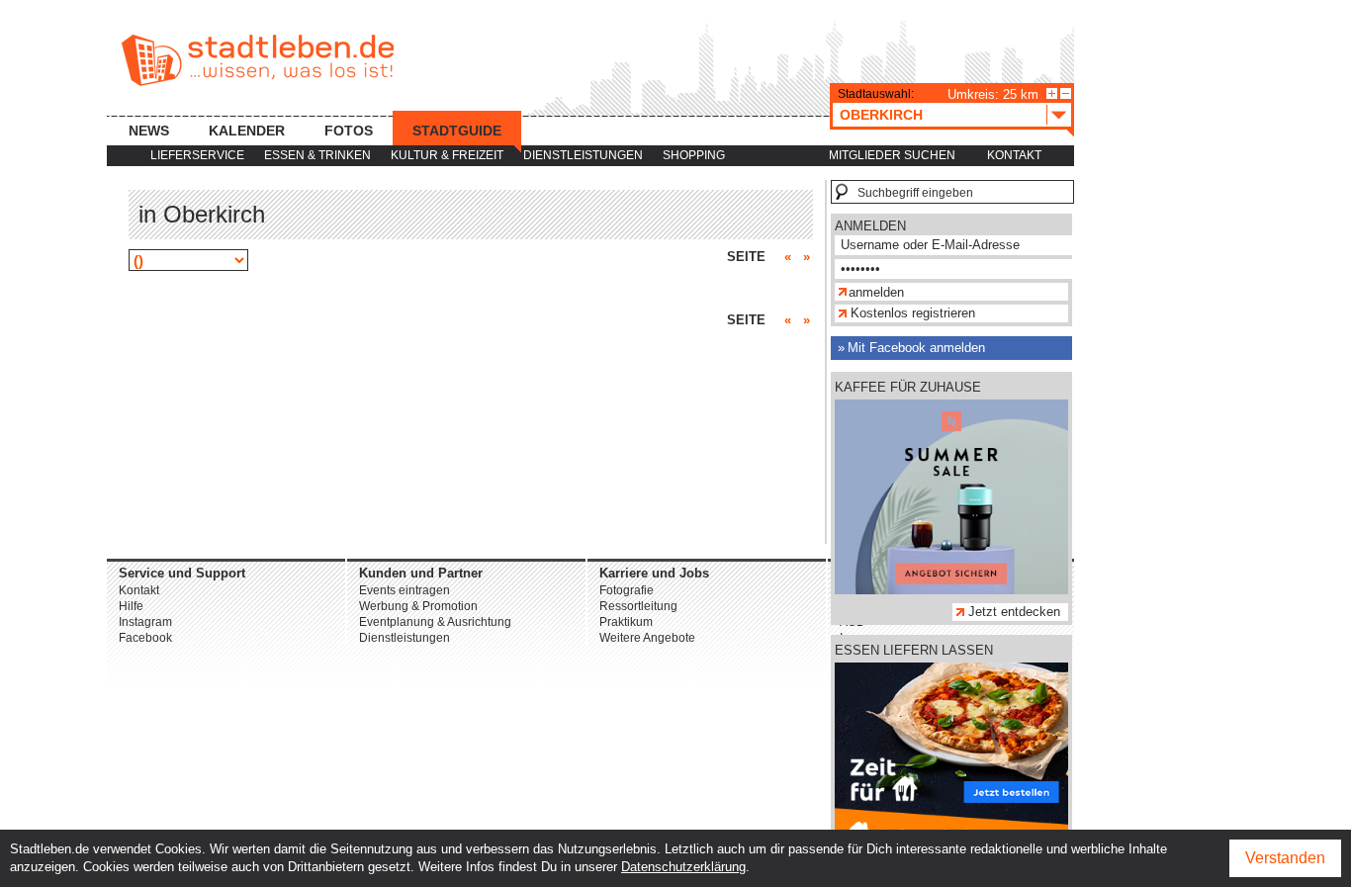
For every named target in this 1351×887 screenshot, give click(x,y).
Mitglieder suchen (892, 155)
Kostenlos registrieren (913, 313)
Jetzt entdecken (1014, 611)
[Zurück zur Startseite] (258, 60)
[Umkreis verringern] (1065, 93)
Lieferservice (197, 155)
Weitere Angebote (647, 638)
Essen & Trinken (317, 155)
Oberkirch (881, 115)
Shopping (694, 155)
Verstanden (1285, 857)
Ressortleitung (638, 606)
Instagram (145, 622)
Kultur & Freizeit (447, 155)
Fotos (348, 130)
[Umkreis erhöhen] (1051, 93)
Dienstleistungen (583, 155)
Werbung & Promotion (418, 606)
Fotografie (626, 590)
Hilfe (131, 606)
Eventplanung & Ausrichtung (435, 622)
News (149, 130)
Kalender (247, 130)
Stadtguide (456, 130)
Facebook (145, 638)
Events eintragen (404, 590)
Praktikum (626, 622)
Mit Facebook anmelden (916, 347)
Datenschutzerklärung (683, 866)
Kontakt (1014, 155)
